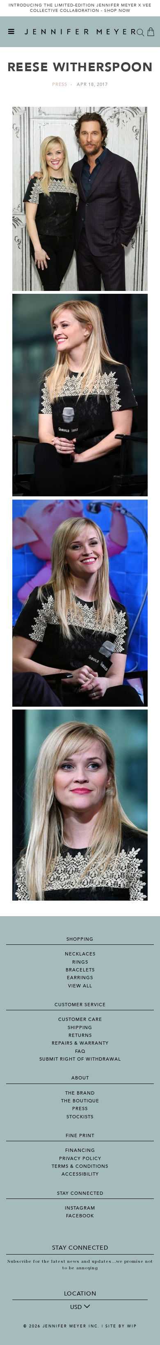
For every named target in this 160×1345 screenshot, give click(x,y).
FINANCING (80, 1150)
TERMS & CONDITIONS (80, 1166)
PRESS (80, 1109)
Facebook (80, 1216)
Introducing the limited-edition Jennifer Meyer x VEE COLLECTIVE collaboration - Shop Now (80, 8)
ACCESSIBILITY (80, 1174)
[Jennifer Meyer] (80, 32)
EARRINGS (80, 978)
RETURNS (80, 1035)
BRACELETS (80, 970)
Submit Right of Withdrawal (80, 1059)
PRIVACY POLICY (80, 1159)
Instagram (80, 1208)
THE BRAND (80, 1093)
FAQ (80, 1051)
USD (76, 1307)
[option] (80, 8)
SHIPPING (80, 1028)
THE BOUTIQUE (80, 1101)
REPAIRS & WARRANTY (80, 1043)
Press (59, 84)
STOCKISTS (80, 1117)
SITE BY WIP (121, 1326)
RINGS (80, 962)
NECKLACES (80, 954)
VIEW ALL (80, 986)
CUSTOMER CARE (80, 1019)
